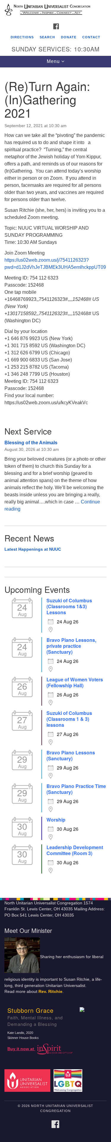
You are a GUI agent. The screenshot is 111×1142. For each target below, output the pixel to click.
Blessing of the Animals (30, 442)
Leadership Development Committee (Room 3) (74, 850)
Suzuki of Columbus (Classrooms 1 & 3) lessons (69, 719)
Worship (55, 820)
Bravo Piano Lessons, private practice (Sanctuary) (71, 646)
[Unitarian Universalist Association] (28, 1080)
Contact (91, 37)
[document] (55, 479)
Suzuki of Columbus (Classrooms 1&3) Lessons (69, 606)
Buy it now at (21, 1049)
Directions (22, 37)
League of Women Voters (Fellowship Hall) (74, 682)
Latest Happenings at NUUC (32, 549)
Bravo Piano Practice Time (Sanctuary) (76, 789)
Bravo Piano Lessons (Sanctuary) (70, 756)
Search (47, 37)
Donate (68, 37)
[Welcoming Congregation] (69, 1080)
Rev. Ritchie (50, 991)
